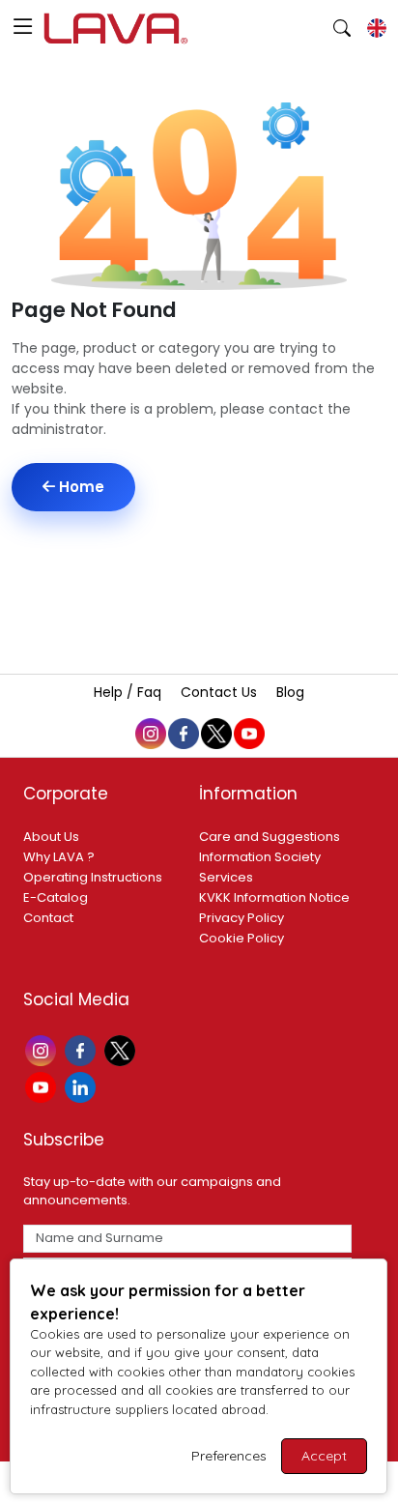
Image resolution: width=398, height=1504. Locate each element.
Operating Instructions (92, 877)
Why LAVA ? (59, 857)
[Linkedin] (82, 1086)
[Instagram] (43, 1049)
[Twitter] (122, 1049)
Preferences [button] (229, 1455)
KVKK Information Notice (274, 897)
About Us (51, 836)
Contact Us (221, 692)
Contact (48, 918)
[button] (23, 28)
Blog (290, 692)
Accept (324, 1455)
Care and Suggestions (269, 836)
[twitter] (215, 732)
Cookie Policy (241, 938)
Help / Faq (129, 692)
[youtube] (248, 732)
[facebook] (182, 732)
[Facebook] (82, 1049)
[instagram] (149, 732)
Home (79, 487)
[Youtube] (43, 1086)
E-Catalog (55, 897)
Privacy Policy (241, 918)
